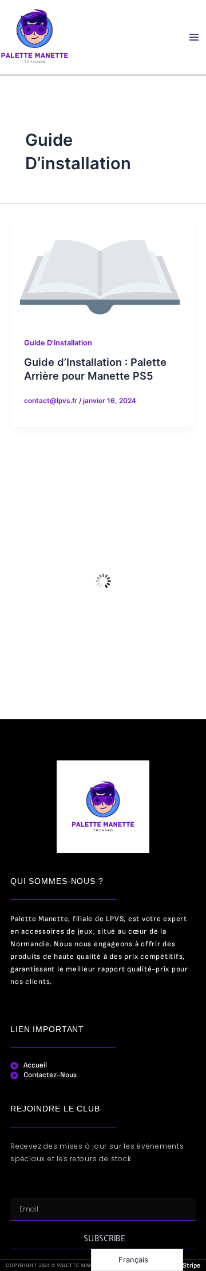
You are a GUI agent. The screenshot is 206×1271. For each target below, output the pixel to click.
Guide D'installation (58, 342)
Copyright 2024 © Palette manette (56, 1265)
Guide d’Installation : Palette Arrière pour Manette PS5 (95, 369)
